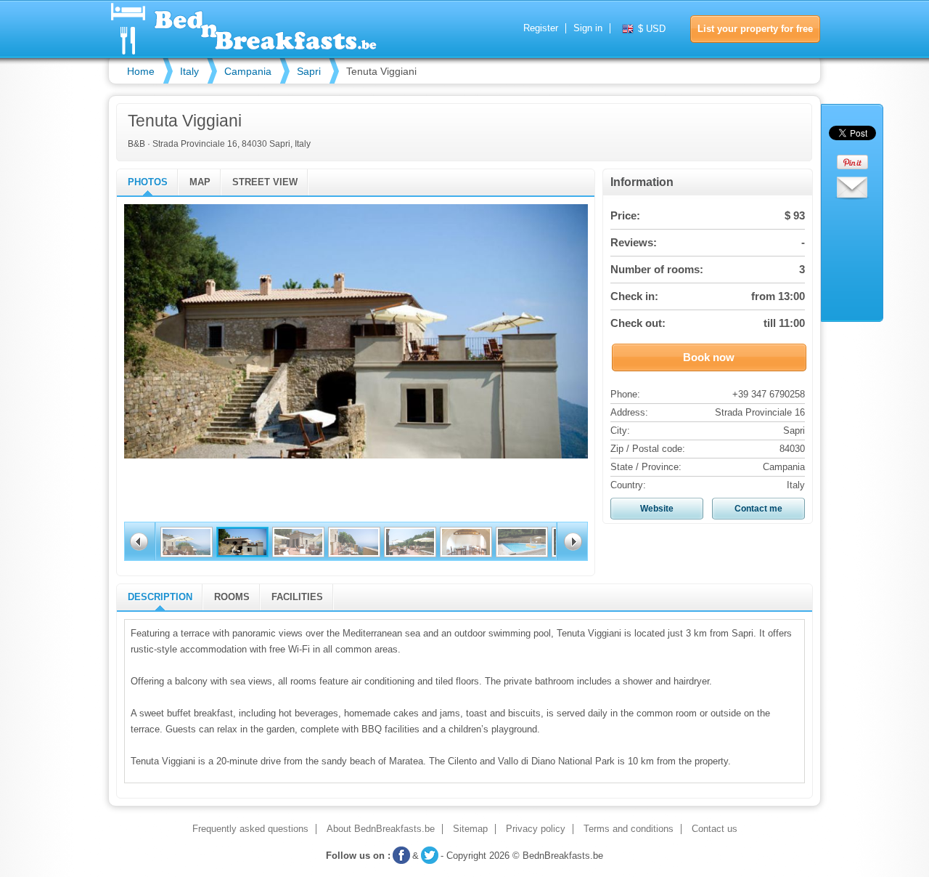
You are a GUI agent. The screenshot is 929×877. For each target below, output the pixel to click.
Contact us (714, 829)
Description (160, 597)
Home (141, 71)
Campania (247, 71)
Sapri (309, 71)
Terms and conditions (629, 829)
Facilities (297, 597)
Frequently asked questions (250, 829)
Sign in (587, 28)
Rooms (232, 597)
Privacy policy (535, 829)
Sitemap (470, 829)
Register (540, 28)
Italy (189, 71)
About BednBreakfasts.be (381, 829)
